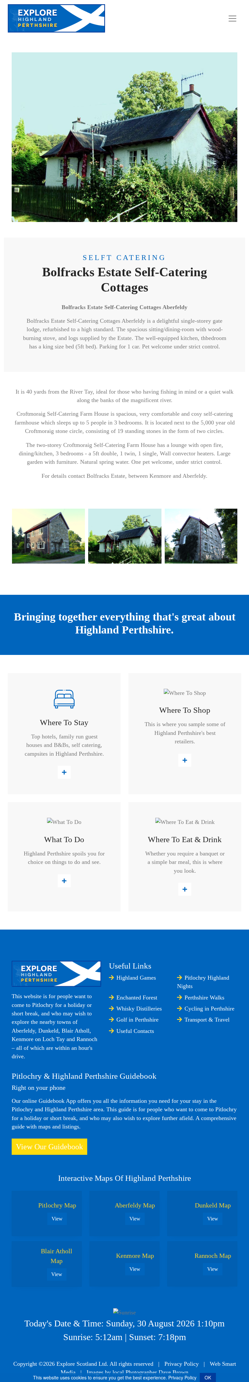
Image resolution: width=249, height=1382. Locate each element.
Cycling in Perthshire (209, 1008)
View (57, 1218)
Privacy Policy (181, 1364)
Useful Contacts (135, 1031)
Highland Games (136, 977)
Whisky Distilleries (139, 1008)
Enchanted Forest (136, 997)
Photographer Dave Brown (156, 1372)
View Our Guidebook (49, 1146)
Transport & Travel (207, 1019)
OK (208, 1377)
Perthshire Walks (204, 997)
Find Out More (64, 772)
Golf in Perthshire (137, 1019)
